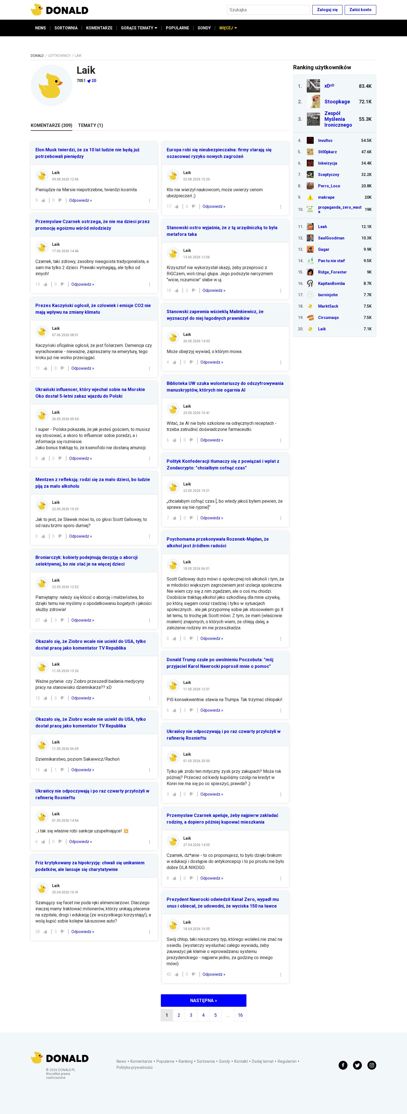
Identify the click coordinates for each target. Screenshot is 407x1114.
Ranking (186, 1061)
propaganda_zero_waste (340, 209)
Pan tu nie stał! (331, 261)
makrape (326, 197)
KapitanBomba (331, 283)
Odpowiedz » (80, 200)
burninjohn (328, 295)
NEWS (40, 28)
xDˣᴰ (329, 86)
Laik (56, 172)
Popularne (165, 1061)
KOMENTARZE (99, 28)
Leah (322, 226)
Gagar (323, 249)
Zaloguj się (327, 9)
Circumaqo (328, 317)
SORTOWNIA (66, 28)
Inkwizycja (327, 163)
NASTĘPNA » (203, 1000)
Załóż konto (360, 9)
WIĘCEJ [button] (226, 28)
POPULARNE (177, 28)
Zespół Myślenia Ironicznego (338, 119)
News (121, 1061)
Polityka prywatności (135, 1067)
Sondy (224, 1061)
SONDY (204, 28)
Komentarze (141, 1061)
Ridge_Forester (332, 272)
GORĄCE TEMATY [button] (137, 28)
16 (240, 1015)
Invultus (325, 140)
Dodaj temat (263, 1061)
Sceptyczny (328, 174)
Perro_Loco (329, 186)
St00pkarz (327, 152)
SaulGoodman (331, 238)
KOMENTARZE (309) (51, 125)
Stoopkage (337, 101)
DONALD (37, 56)
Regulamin (287, 1061)
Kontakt (241, 1061)
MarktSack (328, 306)
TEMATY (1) (90, 125)
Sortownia (206, 1061)
